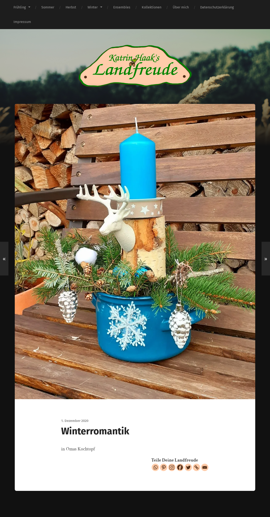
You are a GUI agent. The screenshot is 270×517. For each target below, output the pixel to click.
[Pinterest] (163, 467)
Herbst (71, 7)
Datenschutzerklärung (217, 7)
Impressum (22, 22)
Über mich (181, 7)
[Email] (204, 467)
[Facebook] (180, 467)
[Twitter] (188, 467)
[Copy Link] (196, 467)
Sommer (47, 7)
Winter (93, 7)
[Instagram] (172, 467)
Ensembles (121, 7)
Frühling (20, 7)
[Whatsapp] (155, 467)
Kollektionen (151, 7)
